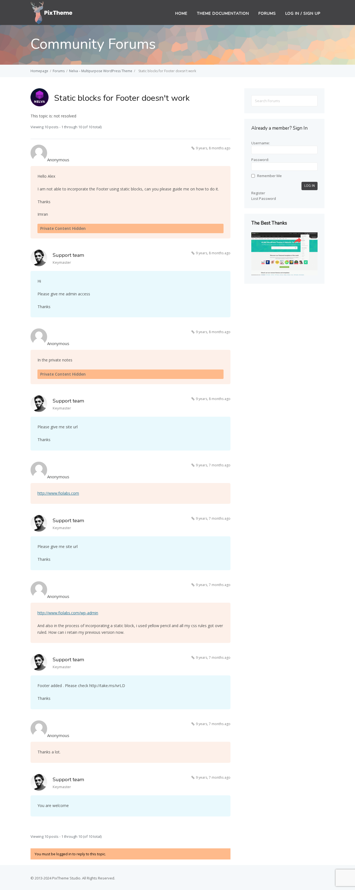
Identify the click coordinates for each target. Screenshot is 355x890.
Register (258, 192)
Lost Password (263, 198)
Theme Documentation (223, 13)
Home (181, 13)
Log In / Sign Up (302, 13)
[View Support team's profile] (39, 259)
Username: (260, 142)
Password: (260, 159)
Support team (68, 255)
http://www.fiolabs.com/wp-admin (67, 612)
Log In (309, 186)
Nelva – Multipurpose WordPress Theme (100, 71)
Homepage (39, 71)
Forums (267, 13)
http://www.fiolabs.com (58, 493)
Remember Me (269, 175)
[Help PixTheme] (52, 12)
